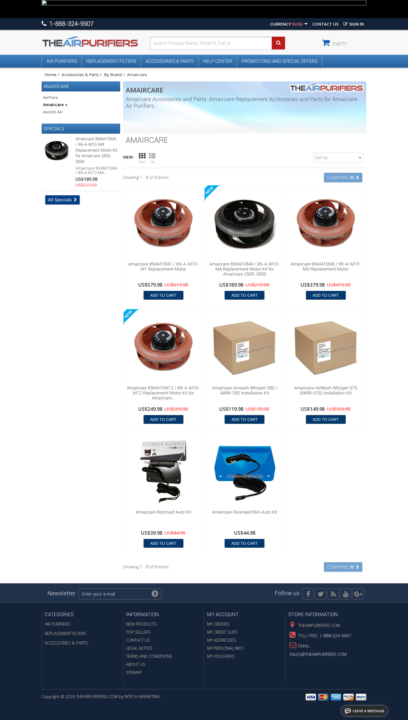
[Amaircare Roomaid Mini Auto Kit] (244, 471)
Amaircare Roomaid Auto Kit (163, 512)
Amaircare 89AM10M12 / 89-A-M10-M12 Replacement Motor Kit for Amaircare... (163, 393)
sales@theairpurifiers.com (318, 654)
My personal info (225, 648)
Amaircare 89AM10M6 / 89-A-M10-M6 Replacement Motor (326, 267)
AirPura (50, 97)
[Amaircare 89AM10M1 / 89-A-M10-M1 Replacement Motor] (163, 223)
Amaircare (54, 104)
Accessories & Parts (169, 61)
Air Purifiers (61, 61)
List (152, 161)
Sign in (356, 24)
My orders (218, 624)
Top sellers (138, 632)
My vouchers (221, 656)
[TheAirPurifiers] (96, 42)
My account (223, 614)
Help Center (217, 61)
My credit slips (222, 632)
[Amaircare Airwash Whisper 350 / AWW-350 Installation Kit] (244, 347)
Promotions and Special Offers (279, 61)
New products (141, 624)
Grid (142, 161)
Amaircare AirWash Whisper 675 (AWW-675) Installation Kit (325, 391)
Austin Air (53, 111)
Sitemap (134, 672)
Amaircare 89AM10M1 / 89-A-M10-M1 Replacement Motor (163, 267)
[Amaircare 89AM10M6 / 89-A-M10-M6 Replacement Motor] (325, 223)
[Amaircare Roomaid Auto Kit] (163, 471)
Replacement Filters (111, 61)
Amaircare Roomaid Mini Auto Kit (244, 512)
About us (135, 664)
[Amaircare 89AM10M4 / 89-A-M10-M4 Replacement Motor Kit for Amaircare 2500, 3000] (244, 223)
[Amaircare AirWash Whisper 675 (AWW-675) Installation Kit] (325, 347)
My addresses (221, 640)
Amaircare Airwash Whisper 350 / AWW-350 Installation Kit (244, 391)
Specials (54, 128)
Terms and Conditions (149, 656)
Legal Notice (139, 648)
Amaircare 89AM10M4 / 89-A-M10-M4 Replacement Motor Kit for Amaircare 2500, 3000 (96, 150)
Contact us (325, 24)
